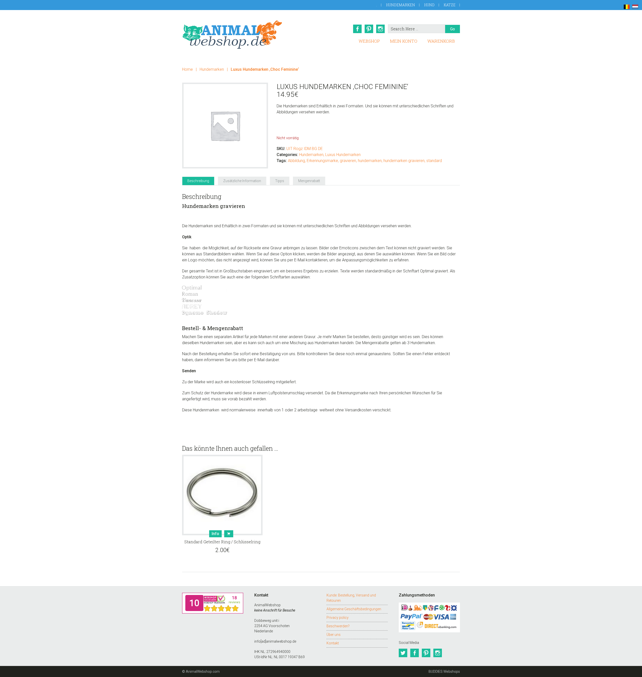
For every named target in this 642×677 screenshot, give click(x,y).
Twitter (403, 653)
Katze (449, 5)
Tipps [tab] (279, 181)
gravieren (348, 160)
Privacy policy (338, 618)
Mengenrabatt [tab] (309, 181)
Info (215, 533)
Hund (429, 5)
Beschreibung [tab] (198, 181)
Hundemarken (400, 5)
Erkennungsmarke (322, 160)
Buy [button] (228, 533)
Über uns (334, 635)
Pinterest (369, 29)
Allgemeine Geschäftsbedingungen (354, 609)
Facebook (357, 29)
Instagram (380, 29)
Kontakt (333, 643)
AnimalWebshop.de (232, 34)
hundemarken (370, 160)
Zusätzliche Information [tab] (242, 181)
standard (434, 160)
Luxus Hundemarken (343, 154)
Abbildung (296, 160)
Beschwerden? (338, 626)
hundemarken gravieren (404, 160)
